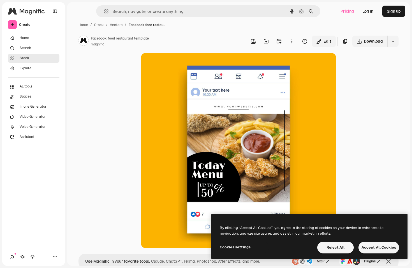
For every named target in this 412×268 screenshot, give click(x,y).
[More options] (291, 41)
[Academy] (22, 256)
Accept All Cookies (379, 247)
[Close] (388, 261)
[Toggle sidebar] (54, 11)
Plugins (370, 261)
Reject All (335, 247)
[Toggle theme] (32, 256)
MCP (321, 261)
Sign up (394, 11)
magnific (97, 44)
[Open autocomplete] (104, 11)
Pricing (347, 11)
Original (177, 63)
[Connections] (12, 256)
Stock (99, 25)
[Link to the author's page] (83, 41)
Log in (367, 11)
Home (83, 25)
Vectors (116, 25)
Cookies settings (235, 247)
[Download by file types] (393, 41)
